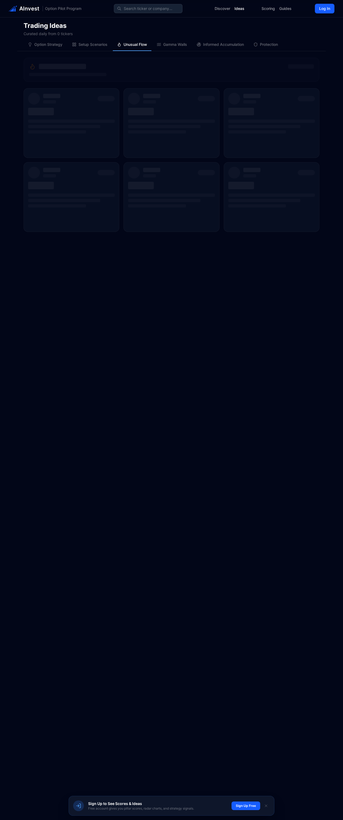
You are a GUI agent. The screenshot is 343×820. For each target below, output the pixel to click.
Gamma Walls (175, 44)
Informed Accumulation (223, 44)
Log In (324, 8)
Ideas (239, 8)
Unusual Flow (135, 44)
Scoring (268, 8)
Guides (285, 8)
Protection (269, 44)
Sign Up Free (246, 806)
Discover (222, 8)
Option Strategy (48, 44)
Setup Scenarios (93, 44)
